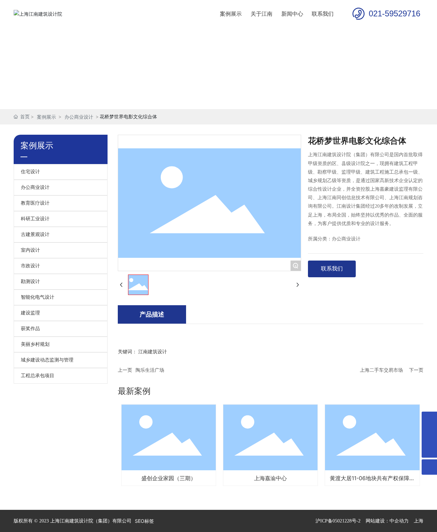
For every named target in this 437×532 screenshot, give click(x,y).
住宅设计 (30, 171)
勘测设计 (30, 281)
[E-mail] (429, 419)
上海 (418, 520)
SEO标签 (144, 521)
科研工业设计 (35, 218)
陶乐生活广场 (150, 370)
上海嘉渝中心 (270, 478)
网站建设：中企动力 (387, 520)
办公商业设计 (79, 117)
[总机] (429, 434)
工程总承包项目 (37, 375)
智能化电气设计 (37, 297)
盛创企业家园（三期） (168, 478)
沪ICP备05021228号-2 (338, 520)
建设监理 (30, 312)
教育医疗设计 (35, 203)
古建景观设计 (35, 234)
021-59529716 (394, 13)
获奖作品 (30, 328)
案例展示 (46, 117)
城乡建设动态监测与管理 (47, 360)
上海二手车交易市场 (381, 370)
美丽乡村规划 (35, 344)
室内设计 (30, 250)
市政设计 (30, 265)
